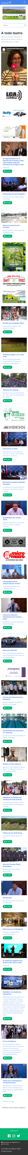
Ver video (8, 171)
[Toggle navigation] (24, 2)
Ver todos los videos (8, 1101)
